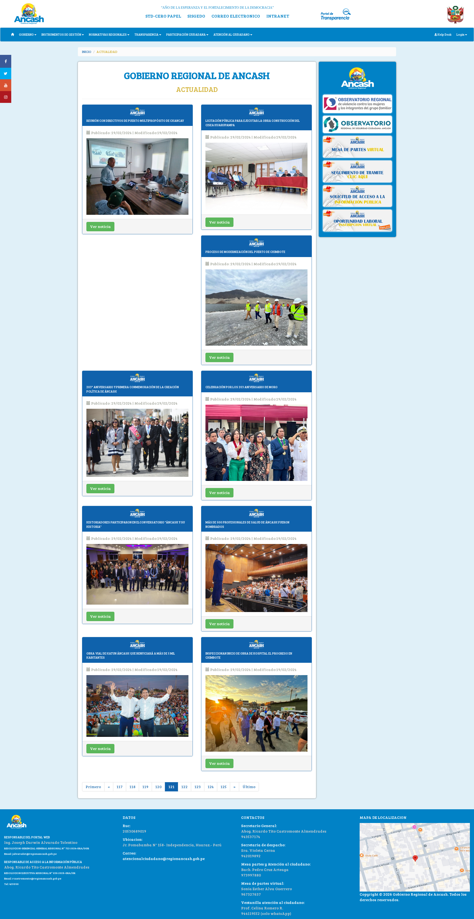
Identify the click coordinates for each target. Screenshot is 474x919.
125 (224, 786)
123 (197, 786)
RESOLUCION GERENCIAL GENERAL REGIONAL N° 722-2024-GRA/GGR (46, 848)
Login (460, 34)
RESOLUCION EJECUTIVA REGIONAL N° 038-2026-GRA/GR (39, 873)
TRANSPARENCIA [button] (146, 34)
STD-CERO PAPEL (163, 16)
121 (171, 786)
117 (120, 786)
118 (132, 786)
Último (248, 786)
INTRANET (277, 16)
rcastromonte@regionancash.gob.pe (36, 878)
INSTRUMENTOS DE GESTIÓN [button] (61, 34)
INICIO (86, 51)
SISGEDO (196, 16)
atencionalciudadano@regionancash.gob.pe (164, 858)
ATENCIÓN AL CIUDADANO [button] (231, 34)
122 (184, 786)
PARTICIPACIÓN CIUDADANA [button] (186, 34)
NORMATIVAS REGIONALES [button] (108, 34)
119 (145, 786)
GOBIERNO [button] (26, 34)
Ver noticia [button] (100, 226)
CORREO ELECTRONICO (235, 16)
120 (158, 786)
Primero (93, 786)
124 (211, 786)
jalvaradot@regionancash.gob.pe (34, 854)
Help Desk (444, 34)
